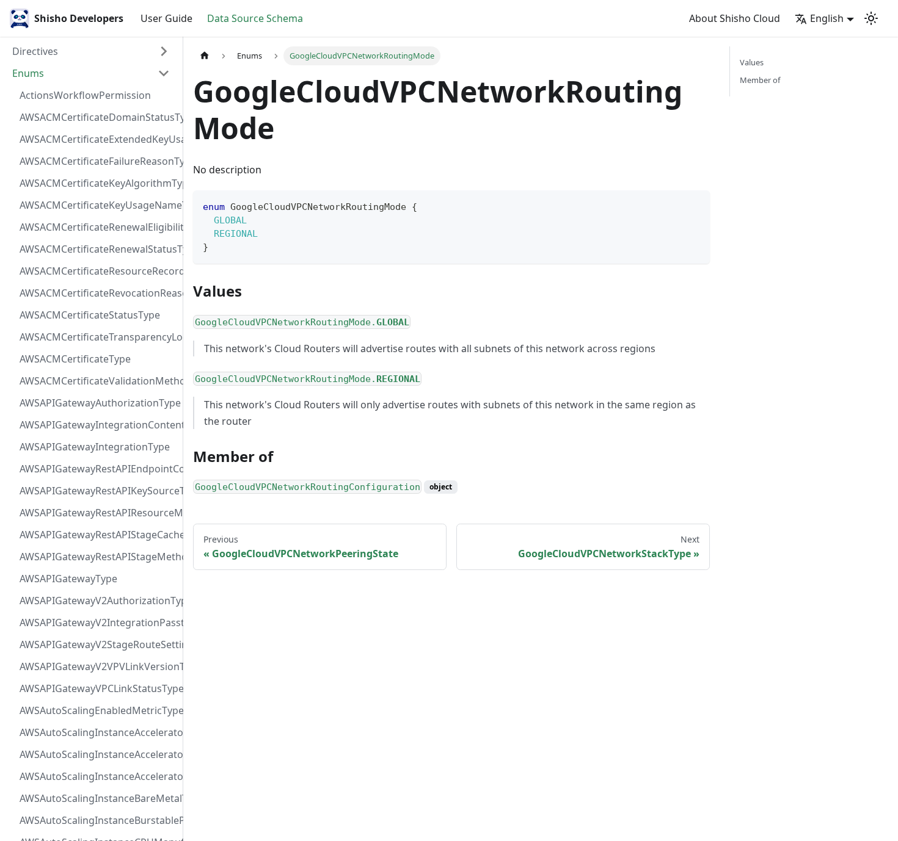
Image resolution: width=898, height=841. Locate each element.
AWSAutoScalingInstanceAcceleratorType (98, 776)
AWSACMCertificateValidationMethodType (98, 381)
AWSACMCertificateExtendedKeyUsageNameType (98, 139)
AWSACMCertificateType (75, 359)
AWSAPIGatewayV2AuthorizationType (98, 600)
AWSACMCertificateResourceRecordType (98, 271)
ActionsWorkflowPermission (85, 95)
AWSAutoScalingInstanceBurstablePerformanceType (98, 820)
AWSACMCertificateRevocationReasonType (98, 293)
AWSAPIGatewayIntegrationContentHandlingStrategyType (98, 424)
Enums (28, 73)
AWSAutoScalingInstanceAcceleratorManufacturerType (98, 732)
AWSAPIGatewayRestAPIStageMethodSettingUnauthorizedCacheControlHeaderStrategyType (98, 556)
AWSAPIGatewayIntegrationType (95, 446)
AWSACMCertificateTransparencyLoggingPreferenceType (98, 337)
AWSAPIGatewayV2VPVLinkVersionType (98, 666)
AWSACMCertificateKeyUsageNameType (98, 205)
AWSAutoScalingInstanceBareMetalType (98, 798)
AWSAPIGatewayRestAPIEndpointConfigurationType (98, 468)
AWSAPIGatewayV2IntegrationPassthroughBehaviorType (98, 622)
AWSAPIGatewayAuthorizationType (98, 403)
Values (752, 62)
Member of (760, 79)
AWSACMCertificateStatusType (90, 315)
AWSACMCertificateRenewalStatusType (98, 249)
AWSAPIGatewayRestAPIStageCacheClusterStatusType (98, 534)
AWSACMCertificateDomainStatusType (98, 117)
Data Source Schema (255, 18)
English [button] (827, 18)
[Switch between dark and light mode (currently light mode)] (871, 18)
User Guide (166, 18)
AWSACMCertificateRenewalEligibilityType (98, 227)
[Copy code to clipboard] (695, 205)
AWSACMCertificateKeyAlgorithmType (98, 183)
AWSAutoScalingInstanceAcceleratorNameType (98, 754)
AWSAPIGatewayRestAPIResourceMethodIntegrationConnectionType (98, 512)
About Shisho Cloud (734, 18)
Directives (35, 51)
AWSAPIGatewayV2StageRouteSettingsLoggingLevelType (98, 644)
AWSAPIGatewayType (68, 578)
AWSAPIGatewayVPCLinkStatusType (98, 688)
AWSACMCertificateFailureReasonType (98, 161)
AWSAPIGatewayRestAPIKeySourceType (98, 490)
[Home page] (204, 55)
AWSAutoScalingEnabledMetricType (98, 710)
